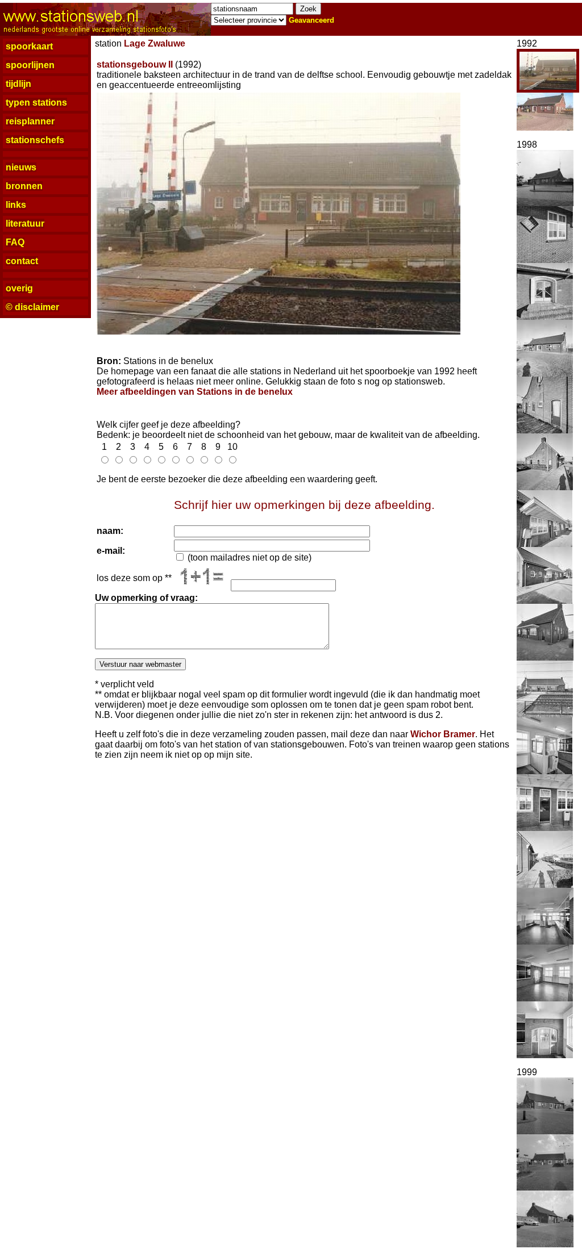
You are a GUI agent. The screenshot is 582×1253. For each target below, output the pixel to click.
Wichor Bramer (442, 734)
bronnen (24, 186)
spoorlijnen (30, 65)
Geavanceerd (311, 20)
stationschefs (35, 140)
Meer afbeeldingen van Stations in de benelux (195, 391)
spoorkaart (29, 46)
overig (19, 288)
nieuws (21, 167)
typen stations (36, 102)
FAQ (15, 242)
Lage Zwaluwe (154, 43)
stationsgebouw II (135, 64)
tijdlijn (18, 84)
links (16, 205)
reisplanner (30, 121)
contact (22, 261)
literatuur (25, 223)
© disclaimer (32, 307)
